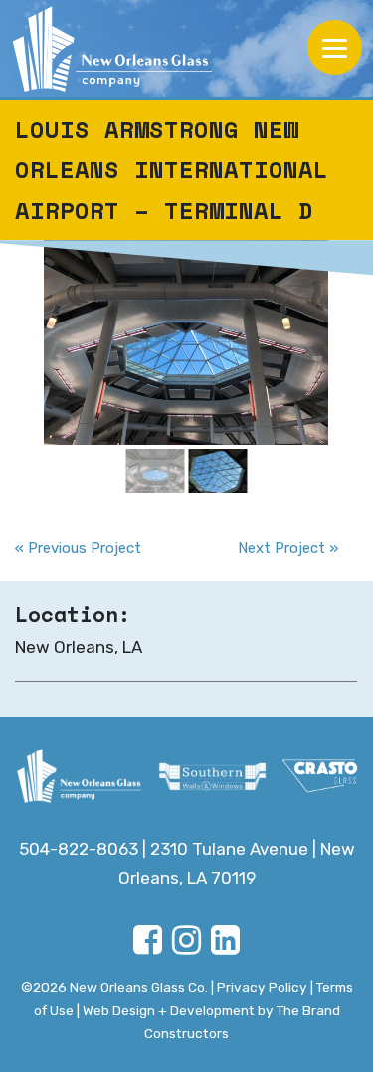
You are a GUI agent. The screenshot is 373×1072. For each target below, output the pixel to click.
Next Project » (288, 548)
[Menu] (334, 47)
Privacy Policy (262, 987)
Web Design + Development (169, 1010)
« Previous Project (78, 548)
